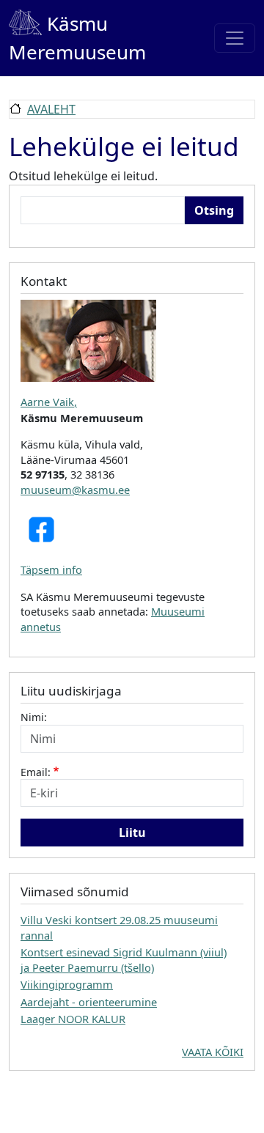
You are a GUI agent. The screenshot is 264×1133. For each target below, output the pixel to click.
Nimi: (34, 717)
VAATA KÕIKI (212, 1051)
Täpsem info (51, 569)
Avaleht (51, 109)
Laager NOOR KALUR (73, 1018)
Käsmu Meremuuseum (77, 37)
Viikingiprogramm (67, 984)
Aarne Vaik (47, 401)
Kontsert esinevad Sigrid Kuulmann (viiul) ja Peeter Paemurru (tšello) (124, 959)
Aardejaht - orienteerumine (89, 1001)
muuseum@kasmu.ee (75, 489)
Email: (36, 772)
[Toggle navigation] (234, 38)
